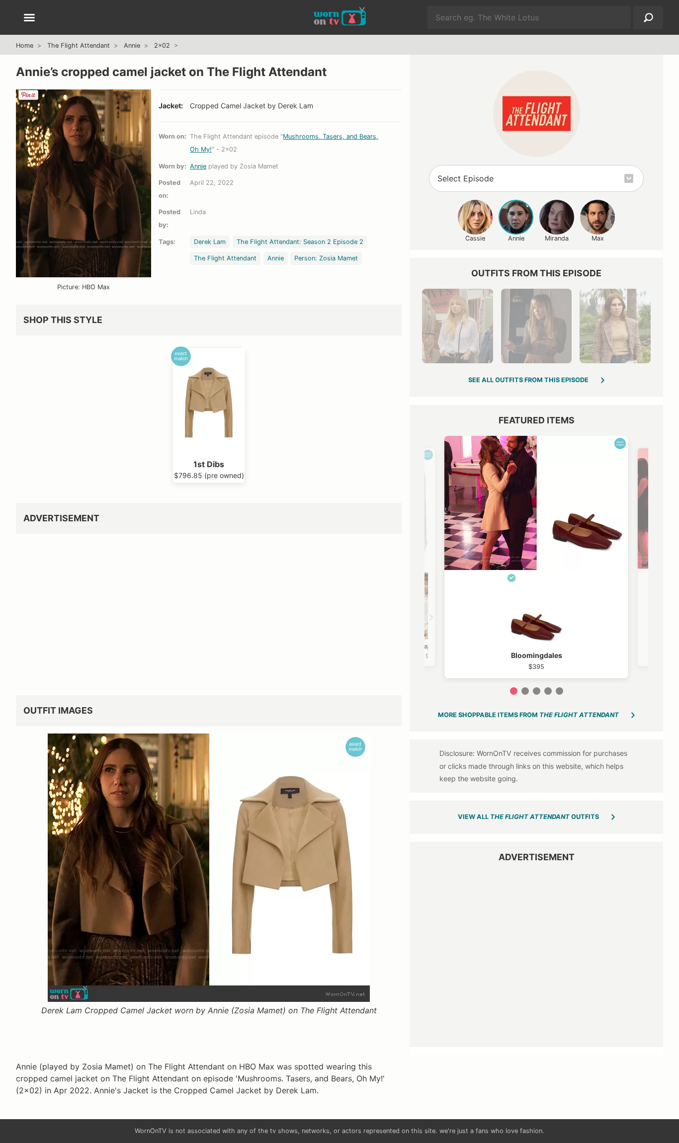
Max (598, 238)
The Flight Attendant (78, 45)
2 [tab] (525, 691)
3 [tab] (536, 691)
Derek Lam (210, 241)
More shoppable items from (528, 715)
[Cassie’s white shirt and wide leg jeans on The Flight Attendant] (457, 326)
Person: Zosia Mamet (326, 258)
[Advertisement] (209, 610)
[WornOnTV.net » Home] (340, 17)
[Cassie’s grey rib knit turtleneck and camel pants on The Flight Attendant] (536, 326)
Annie (132, 45)
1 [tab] (513, 691)
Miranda (557, 238)
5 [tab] (559, 691)
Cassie (475, 238)
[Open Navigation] (29, 18)
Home (24, 45)
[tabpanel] (536, 557)
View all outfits (528, 816)
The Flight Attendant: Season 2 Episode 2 (300, 241)
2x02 (162, 45)
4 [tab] (548, 691)
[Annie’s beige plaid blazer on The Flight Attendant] (615, 326)
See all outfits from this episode (528, 380)
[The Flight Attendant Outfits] (536, 113)
